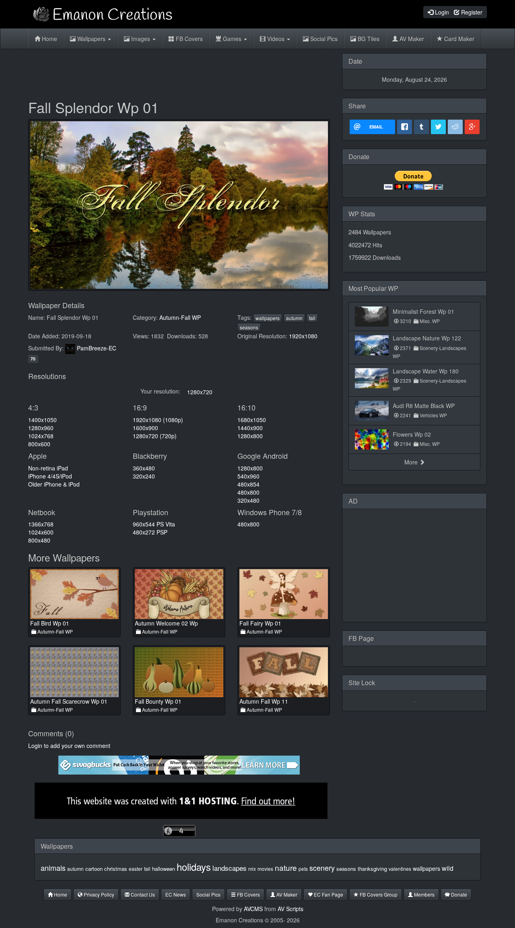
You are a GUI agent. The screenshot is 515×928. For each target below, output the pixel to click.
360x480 (144, 468)
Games (232, 39)
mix (252, 868)
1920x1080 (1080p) (158, 420)
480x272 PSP (150, 532)
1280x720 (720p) (155, 436)
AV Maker (411, 39)
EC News (175, 894)
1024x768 (41, 436)
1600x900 (145, 428)
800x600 (39, 444)
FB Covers (188, 39)
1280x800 (250, 436)
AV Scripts (290, 909)
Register (470, 12)
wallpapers (267, 318)
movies (265, 868)
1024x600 (41, 532)
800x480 (39, 540)
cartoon (94, 868)
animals (53, 867)
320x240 (144, 476)
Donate (458, 894)
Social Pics (323, 39)
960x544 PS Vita (154, 524)
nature (286, 867)
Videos (276, 39)
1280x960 (41, 428)
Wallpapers (91, 39)
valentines (400, 868)
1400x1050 (42, 420)
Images (141, 39)
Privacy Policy (98, 894)
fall (312, 318)
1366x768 (41, 524)
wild (447, 868)
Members (424, 894)
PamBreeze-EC (96, 348)
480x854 (248, 484)
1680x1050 (251, 420)
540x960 (248, 476)
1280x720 (199, 392)
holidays (194, 867)
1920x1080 (303, 336)
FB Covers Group (378, 894)
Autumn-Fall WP (180, 317)
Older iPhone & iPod (54, 484)
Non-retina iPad (48, 468)
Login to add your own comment (69, 746)
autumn (294, 318)
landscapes (229, 868)
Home (48, 39)
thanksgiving (372, 868)
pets (303, 868)
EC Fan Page (328, 894)
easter (135, 868)
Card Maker (458, 39)
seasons (249, 327)
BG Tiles (367, 39)
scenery (322, 867)
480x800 (248, 492)
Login (441, 12)
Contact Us (142, 894)
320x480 (248, 500)
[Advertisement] (179, 71)
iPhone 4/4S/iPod (50, 476)
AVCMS (253, 909)
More (411, 462)
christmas (115, 868)
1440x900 (250, 428)
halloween (163, 868)
